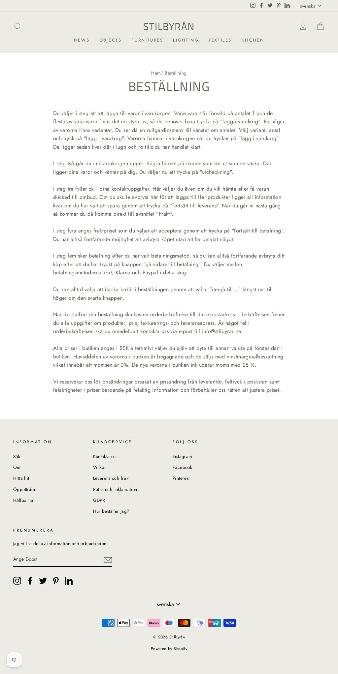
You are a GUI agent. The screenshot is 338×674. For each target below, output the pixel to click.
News (81, 40)
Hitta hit (21, 478)
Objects (110, 40)
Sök (16, 456)
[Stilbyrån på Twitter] (43, 581)
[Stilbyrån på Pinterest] (56, 581)
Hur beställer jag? (111, 511)
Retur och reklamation (115, 489)
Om (17, 467)
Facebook (182, 467)
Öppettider (24, 489)
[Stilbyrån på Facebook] (30, 581)
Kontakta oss (105, 456)
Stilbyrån (169, 26)
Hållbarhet (23, 500)
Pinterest (181, 478)
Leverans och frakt (111, 478)
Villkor (99, 467)
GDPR (99, 500)
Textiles (220, 40)
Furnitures (147, 40)
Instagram (182, 456)
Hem (156, 73)
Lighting (186, 40)
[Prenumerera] (108, 559)
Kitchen (253, 40)
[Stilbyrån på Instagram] (17, 581)
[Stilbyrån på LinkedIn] (69, 581)
